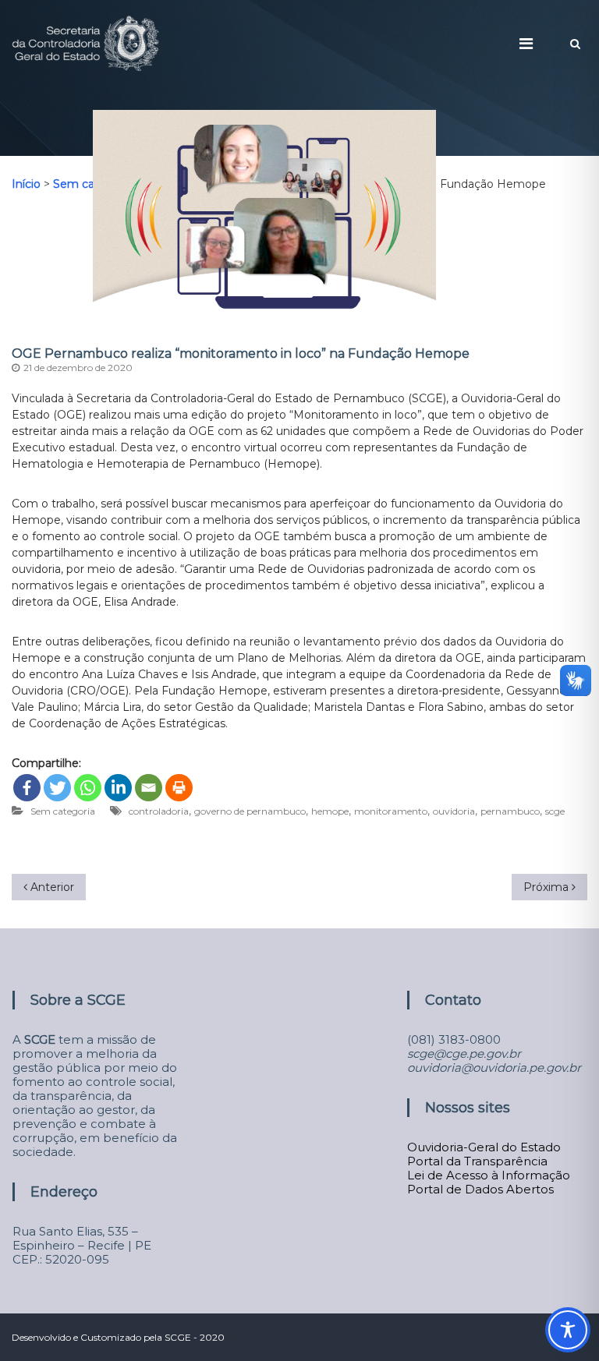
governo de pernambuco (250, 811)
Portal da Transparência (477, 1161)
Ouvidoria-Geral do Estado (484, 1147)
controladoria (159, 811)
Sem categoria (62, 811)
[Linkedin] (118, 787)
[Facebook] (27, 787)
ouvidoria (454, 811)
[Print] (179, 787)
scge (555, 811)
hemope (330, 811)
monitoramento (390, 811)
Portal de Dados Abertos (480, 1189)
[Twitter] (57, 787)
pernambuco (510, 811)
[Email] (148, 787)
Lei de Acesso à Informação (488, 1175)
